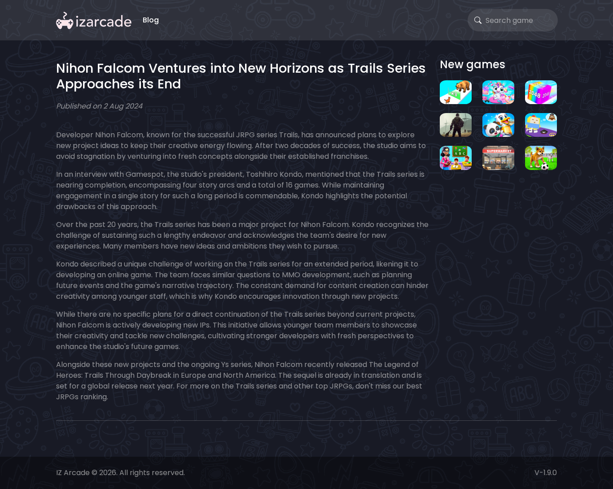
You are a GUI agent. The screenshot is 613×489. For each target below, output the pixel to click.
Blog (151, 20)
